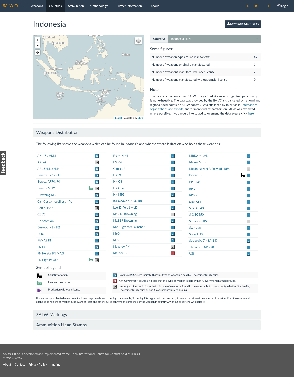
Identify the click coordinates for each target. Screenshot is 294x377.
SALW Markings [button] (51, 315)
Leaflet (118, 117)
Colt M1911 (45, 208)
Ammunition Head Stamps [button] (61, 325)
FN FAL (42, 247)
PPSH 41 (195, 182)
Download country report (244, 24)
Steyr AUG (196, 234)
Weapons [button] (37, 6)
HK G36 (118, 188)
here (251, 113)
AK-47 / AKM (46, 155)
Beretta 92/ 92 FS (49, 175)
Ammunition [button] (76, 6)
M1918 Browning (125, 214)
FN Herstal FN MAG (50, 253)
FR (255, 6)
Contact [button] (20, 364)
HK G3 (117, 181)
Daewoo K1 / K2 (48, 227)
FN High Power (47, 259)
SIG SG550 (196, 214)
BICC (140, 117)
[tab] (147, 132)
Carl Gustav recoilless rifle (54, 201)
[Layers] (138, 40)
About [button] (155, 6)
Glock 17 (119, 168)
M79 (116, 240)
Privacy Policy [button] (37, 364)
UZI (191, 253)
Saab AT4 (195, 201)
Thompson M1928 (201, 247)
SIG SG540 (196, 208)
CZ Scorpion (45, 221)
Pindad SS (195, 175)
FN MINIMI (120, 155)
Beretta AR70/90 (48, 181)
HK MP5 (119, 194)
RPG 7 (193, 195)
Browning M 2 (46, 195)
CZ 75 (41, 214)
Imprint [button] (55, 364)
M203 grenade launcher (128, 227)
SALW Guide (14, 6)
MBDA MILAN (198, 155)
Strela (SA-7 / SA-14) (203, 240)
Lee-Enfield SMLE (125, 207)
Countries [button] (55, 6)
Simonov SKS (198, 221)
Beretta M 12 (46, 188)
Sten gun (195, 227)
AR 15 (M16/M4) (48, 168)
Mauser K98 (121, 253)
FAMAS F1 (44, 240)
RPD (192, 188)
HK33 (117, 175)
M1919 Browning (125, 220)
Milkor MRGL (198, 162)
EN (247, 6)
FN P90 (118, 162)
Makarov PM (121, 246)
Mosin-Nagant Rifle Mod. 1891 (210, 168)
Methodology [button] (99, 6)
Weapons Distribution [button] (57, 132)
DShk (40, 234)
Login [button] (284, 6)
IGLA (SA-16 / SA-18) (127, 201)
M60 (116, 233)
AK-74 (41, 162)
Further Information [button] (130, 6)
